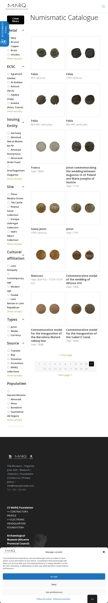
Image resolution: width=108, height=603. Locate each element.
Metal (12, 30)
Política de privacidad (61, 599)
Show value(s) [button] (14, 58)
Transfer (16, 350)
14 (55, 369)
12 (44, 369)
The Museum (14, 466)
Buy (13, 354)
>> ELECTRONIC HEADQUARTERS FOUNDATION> (16, 523)
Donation (16, 359)
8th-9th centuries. (42, 122)
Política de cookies (44, 599)
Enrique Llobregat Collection (13, 223)
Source (13, 343)
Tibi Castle (16, 202)
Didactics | (14, 473)
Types (12, 319)
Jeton (14, 327)
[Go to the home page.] (17, 6)
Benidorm (16, 407)
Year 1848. (46, 337)
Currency (16, 335)
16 (65, 369)
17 (70, 369)
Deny (54, 584)
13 (49, 369)
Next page (64, 375)
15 (60, 369)
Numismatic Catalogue (64, 17)
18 (75, 369)
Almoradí (16, 399)
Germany (16, 133)
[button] (103, 552)
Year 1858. (81, 335)
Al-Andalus (16, 82)
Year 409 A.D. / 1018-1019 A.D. (46, 279)
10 (86, 364)
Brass (14, 50)
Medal (14, 331)
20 (86, 369)
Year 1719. (81, 177)
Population (15, 383)
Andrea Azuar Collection (13, 211)
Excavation (17, 363)
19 (81, 369)
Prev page (66, 355)
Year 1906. (81, 281)
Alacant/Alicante (16, 395)
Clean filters (15, 20)
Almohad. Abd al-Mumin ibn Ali (15, 141)
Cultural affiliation (15, 255)
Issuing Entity (13, 122)
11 (91, 364)
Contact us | (15, 477)
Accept (54, 576)
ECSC (11, 66)
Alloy (13, 37)
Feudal (14, 295)
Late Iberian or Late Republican (15, 303)
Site (10, 186)
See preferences (54, 592)
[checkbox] (8, 46)
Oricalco (15, 54)
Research (25, 469)
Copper (15, 46)
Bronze (15, 42)
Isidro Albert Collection (12, 236)
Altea (14, 403)
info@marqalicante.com (20, 485)
